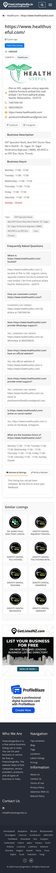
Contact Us (36, 778)
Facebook (13, 125)
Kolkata (10, 846)
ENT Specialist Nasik (23, 217)
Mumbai (9, 850)
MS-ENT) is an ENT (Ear (18, 231)
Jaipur (29, 842)
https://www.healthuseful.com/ (25, 112)
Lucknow (21, 846)
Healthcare (12, 15)
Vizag (42, 854)
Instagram (30, 125)
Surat (21, 854)
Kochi (47, 842)
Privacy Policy (37, 787)
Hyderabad (9, 842)
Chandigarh (10, 835)
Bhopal (33, 831)
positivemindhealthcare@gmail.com (28, 117)
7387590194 (16, 102)
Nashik (29, 850)
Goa (35, 839)
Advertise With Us (39, 791)
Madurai (44, 846)
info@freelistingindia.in (14, 812)
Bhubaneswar (46, 831)
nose (36, 231)
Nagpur (19, 850)
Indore (21, 842)
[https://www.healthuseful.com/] (28, 73)
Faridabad (12, 839)
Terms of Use (37, 783)
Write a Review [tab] (40, 472)
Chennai (22, 835)
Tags (32, 749)
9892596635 (16, 107)
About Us (35, 774)
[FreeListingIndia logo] (18, 4)
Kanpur (38, 842)
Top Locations (37, 740)
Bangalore (22, 831)
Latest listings (37, 758)
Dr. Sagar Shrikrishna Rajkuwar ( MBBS (25, 226)
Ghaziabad (25, 839)
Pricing (33, 762)
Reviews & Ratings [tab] (17, 472)
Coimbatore (34, 835)
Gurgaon (44, 839)
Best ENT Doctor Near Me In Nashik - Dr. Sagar (28, 221)
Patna (38, 850)
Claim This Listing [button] (14, 45)
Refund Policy (37, 796)
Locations (35, 753)
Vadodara (31, 854)
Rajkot (13, 854)
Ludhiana (32, 846)
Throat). (11, 235)
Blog (32, 745)
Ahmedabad (9, 831)
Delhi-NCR (48, 835)
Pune (46, 850)
